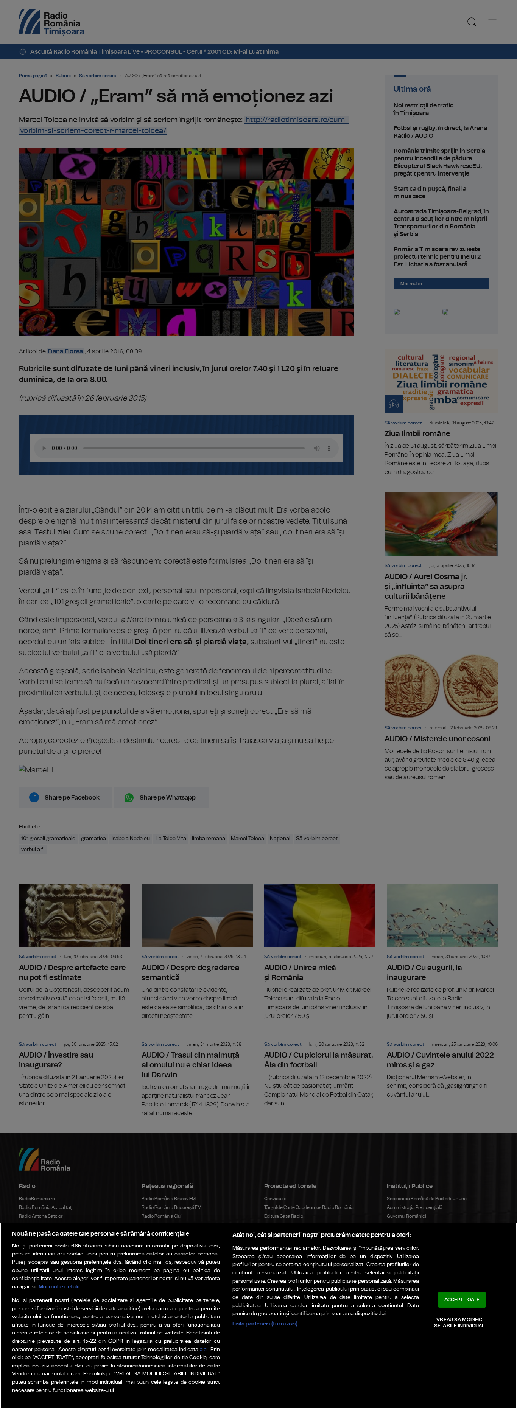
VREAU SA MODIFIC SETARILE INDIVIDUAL (459, 1322)
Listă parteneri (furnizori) (265, 1324)
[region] (258, 1316)
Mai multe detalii (59, 1286)
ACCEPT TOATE (462, 1299)
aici (203, 1349)
